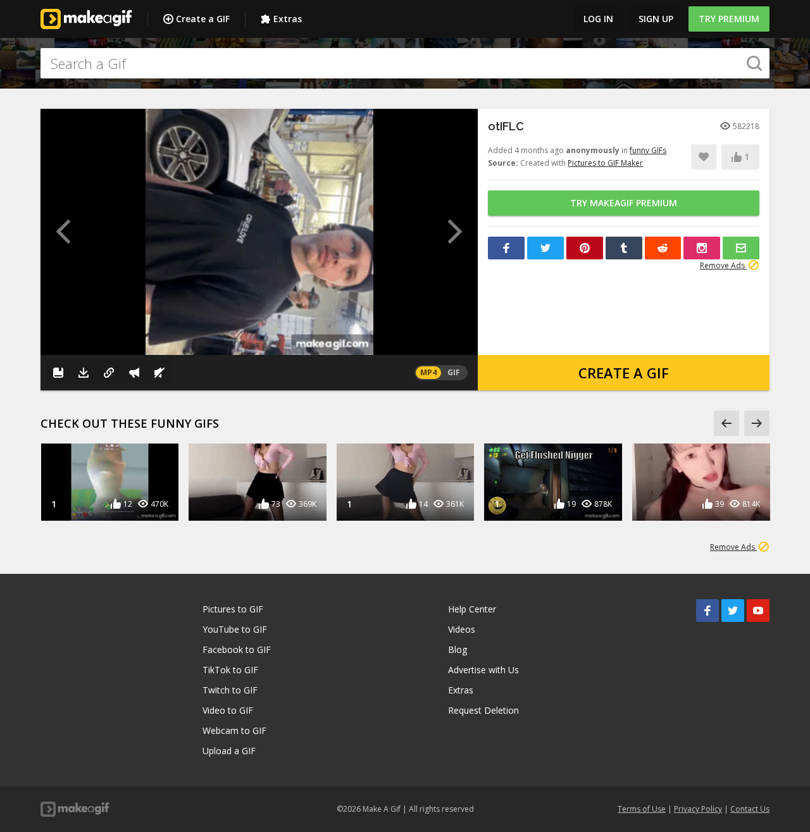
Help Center (472, 609)
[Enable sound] (159, 372)
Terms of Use (642, 809)
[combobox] (405, 63)
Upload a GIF (229, 751)
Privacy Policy (698, 809)
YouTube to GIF (234, 629)
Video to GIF (227, 710)
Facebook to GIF (236, 649)
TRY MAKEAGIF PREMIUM (623, 203)
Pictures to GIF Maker (605, 163)
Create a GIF (203, 19)
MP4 (428, 372)
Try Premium (729, 19)
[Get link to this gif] (109, 372)
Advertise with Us (483, 670)
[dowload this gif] (83, 372)
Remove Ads (723, 265)
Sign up (656, 19)
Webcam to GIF (234, 730)
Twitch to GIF (230, 690)
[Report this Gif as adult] (134, 372)
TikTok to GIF (230, 670)
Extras (287, 19)
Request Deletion (483, 710)
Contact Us (750, 809)
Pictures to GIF (232, 609)
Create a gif (623, 372)
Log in (598, 19)
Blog (457, 649)
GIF (453, 372)
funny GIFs (648, 150)
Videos (461, 629)
